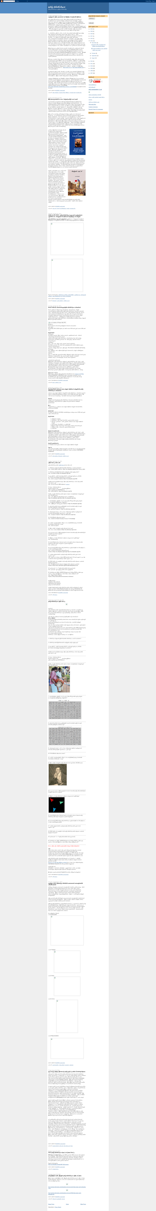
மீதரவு (71, 1145)
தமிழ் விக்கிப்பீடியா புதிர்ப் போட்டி (56, 601)
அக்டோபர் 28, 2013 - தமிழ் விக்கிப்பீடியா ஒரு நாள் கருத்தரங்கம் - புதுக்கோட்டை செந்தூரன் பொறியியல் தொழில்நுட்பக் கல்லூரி (65, 215)
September (94, 55)
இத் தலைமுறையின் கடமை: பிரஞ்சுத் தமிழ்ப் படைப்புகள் (63, 99)
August (93, 58)
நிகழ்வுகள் (54, 300)
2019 (91, 33)
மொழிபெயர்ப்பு (79, 92)
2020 (91, 31)
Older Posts (83, 1204)
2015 (91, 38)
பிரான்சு (68, 208)
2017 (91, 36)
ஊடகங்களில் (58, 1198)
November (94, 42)
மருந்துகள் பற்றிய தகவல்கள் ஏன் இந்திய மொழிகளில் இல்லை (64, 17)
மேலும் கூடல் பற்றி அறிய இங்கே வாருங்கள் (57, 862)
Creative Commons (93, 107)
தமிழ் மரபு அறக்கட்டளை (94, 102)
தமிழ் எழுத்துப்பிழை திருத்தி (95, 94)
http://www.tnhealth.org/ (77, 67)
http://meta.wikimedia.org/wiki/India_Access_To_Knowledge (62, 86)
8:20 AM (57, 1143)
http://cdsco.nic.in (67, 67)
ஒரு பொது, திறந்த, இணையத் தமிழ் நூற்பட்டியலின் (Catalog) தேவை (66, 1071)
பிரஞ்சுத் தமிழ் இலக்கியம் (61, 208)
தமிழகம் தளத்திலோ (79, 373)
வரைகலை (71, 1064)
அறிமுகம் (54, 1198)
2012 (91, 61)
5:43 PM (57, 1062)
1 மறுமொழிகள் (62, 90)
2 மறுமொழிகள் (62, 298)
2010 (91, 66)
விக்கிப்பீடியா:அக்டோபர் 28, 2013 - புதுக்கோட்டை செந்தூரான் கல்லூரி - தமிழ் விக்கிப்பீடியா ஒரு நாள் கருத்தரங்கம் (67, 295)
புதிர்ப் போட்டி (62, 465)
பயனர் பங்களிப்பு (60, 300)
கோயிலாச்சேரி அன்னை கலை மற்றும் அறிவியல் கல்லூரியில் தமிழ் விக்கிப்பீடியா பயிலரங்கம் (65, 389)
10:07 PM (60, 874)
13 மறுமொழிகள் (62, 1143)
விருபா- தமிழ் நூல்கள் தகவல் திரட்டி (97, 97)
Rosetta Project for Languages (96, 109)
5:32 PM (57, 1166)
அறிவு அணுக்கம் (55, 92)
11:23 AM (60, 592)
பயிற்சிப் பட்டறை (66, 300)
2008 (91, 70)
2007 (91, 73)
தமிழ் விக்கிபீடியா (92, 84)
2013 (91, 40)
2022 (91, 29)
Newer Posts (51, 1204)
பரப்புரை (63, 1198)
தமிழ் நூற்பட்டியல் (66, 1145)
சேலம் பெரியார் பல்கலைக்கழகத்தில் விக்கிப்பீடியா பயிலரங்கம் (64, 307)
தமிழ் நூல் (54, 208)
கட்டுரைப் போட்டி (55, 1169)
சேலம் (53, 382)
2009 (91, 68)
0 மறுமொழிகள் (62, 206)
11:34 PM (60, 380)
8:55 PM (57, 1196)
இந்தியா (67, 92)
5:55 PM (57, 453)
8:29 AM (57, 90)
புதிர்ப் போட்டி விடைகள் (54, 462)
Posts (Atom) (58, 1207)
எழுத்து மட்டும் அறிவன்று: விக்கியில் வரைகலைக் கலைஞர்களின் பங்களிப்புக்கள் (65, 883)
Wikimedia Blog (92, 104)
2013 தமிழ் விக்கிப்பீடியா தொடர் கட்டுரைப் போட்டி (61, 1152)
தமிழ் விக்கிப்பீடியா (56, 7)
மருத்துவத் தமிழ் (72, 92)
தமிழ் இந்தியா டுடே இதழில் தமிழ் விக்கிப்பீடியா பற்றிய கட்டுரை (64, 1175)
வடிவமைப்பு (67, 1064)
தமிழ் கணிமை (55, 455)
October (94, 53)
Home (67, 1204)
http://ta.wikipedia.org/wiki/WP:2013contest (58, 1164)
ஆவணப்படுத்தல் (62, 92)
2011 (91, 63)
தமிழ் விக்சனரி (92, 87)
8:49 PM (57, 298)
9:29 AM (57, 206)
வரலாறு (67, 484)
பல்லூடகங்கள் (61, 1064)
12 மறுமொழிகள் (65, 874)
